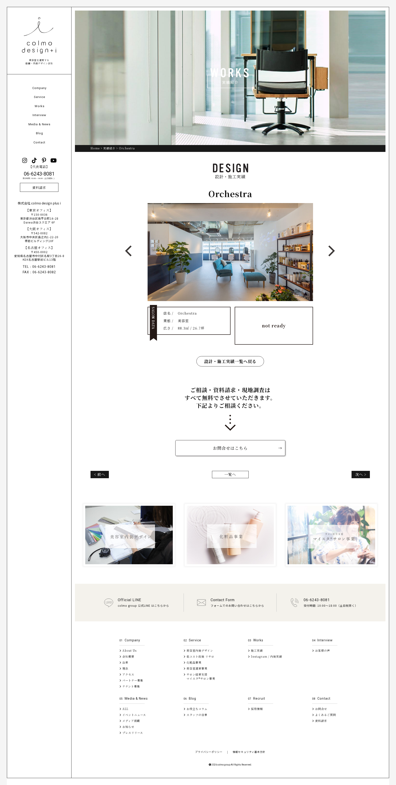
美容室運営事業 (196, 668)
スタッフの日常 (196, 715)
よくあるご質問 (325, 715)
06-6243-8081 (39, 175)
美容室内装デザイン (199, 650)
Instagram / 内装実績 (266, 656)
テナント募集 (130, 686)
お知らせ (127, 727)
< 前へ (99, 474)
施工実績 (256, 650)
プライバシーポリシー (209, 752)
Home (95, 148)
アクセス (127, 674)
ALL (124, 709)
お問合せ (320, 709)
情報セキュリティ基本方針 (249, 752)
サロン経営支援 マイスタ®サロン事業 (199, 676)
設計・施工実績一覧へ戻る (230, 361)
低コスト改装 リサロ (200, 656)
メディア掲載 (130, 721)
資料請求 (39, 187)
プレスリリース (132, 733)
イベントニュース (133, 715)
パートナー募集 (132, 680)
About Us (129, 650)
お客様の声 (322, 650)
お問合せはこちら (230, 448)
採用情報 (256, 709)
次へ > (360, 474)
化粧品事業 (193, 662)
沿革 (124, 662)
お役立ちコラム (196, 709)
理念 (124, 668)
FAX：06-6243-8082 (39, 272)
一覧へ (230, 474)
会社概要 (127, 656)
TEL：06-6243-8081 (39, 266)
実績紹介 (109, 148)
